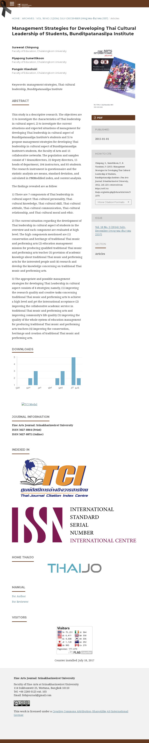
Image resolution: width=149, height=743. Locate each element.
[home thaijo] (74, 572)
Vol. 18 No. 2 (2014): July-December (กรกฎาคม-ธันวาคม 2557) (72, 18)
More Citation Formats (111, 202)
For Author (19, 596)
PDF (99, 117)
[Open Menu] (12, 3)
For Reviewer (20, 601)
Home (16, 18)
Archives (28, 18)
